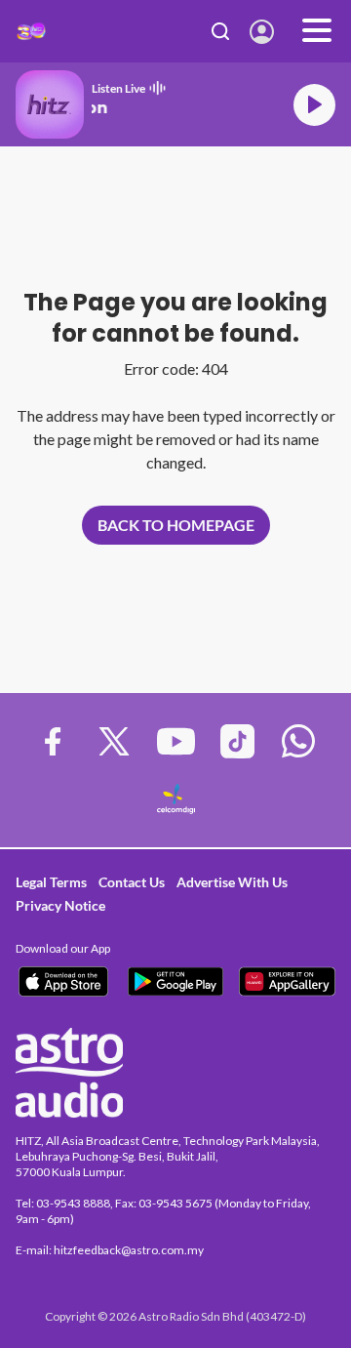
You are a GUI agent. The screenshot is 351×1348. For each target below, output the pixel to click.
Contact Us (131, 882)
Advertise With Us (232, 882)
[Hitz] (31, 31)
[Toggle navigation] (317, 31)
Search (221, 31)
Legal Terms (51, 882)
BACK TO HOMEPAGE (176, 524)
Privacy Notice (60, 905)
